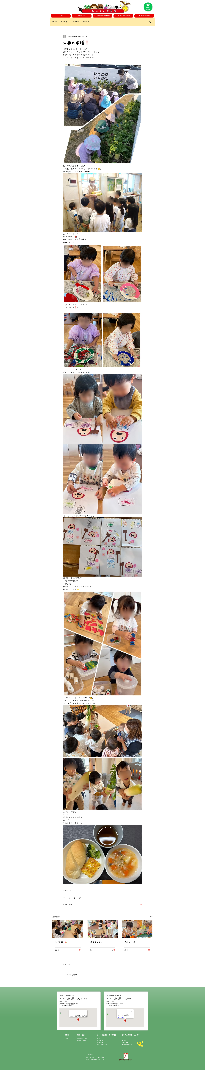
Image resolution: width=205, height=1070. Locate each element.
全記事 (54, 22)
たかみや (76, 22)
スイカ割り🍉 (61, 942)
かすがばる (65, 22)
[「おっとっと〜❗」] (137, 929)
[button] (82, 16)
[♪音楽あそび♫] (102, 929)
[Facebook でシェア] (64, 898)
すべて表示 (149, 916)
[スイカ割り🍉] (67, 929)
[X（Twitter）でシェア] (69, 898)
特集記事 (86, 22)
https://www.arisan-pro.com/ (95, 1059)
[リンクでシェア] (80, 898)
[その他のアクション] (140, 36)
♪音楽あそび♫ (96, 942)
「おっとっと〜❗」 (133, 942)
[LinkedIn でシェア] (74, 898)
